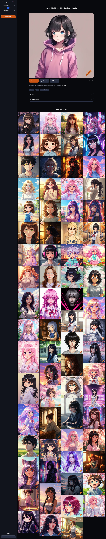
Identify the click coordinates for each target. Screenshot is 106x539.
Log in (8, 533)
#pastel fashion (44, 89)
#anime (32, 89)
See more (64, 85)
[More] (87, 81)
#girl (37, 89)
